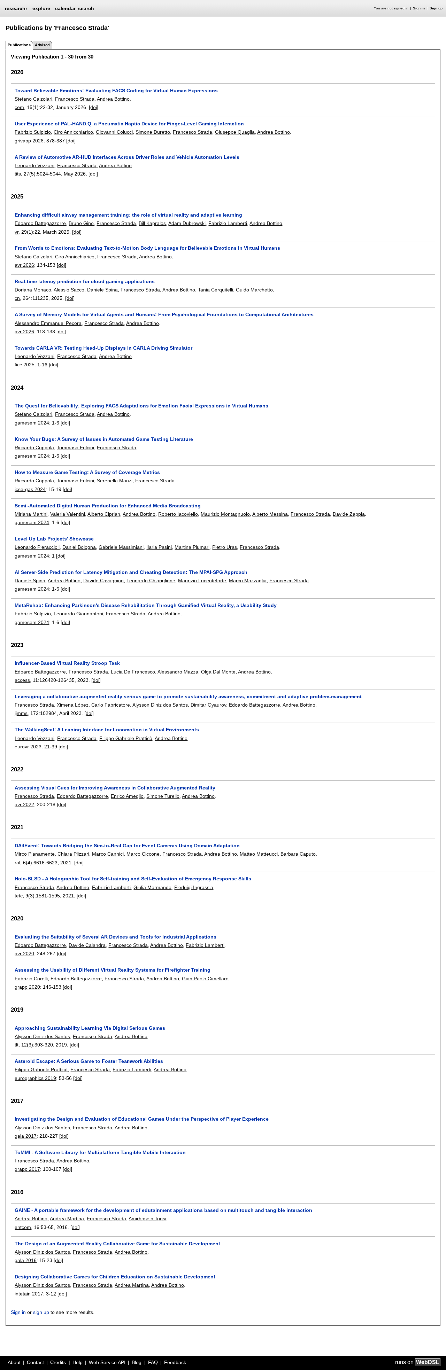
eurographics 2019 (35, 1078)
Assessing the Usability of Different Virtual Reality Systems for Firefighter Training (112, 970)
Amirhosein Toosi (147, 1218)
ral (17, 862)
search (86, 8)
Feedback (175, 1362)
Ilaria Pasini (159, 547)
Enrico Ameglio (127, 796)
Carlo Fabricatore (110, 705)
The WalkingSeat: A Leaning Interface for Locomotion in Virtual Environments (107, 729)
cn (17, 298)
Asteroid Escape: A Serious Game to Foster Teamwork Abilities (89, 1061)
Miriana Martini (31, 514)
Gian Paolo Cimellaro (205, 978)
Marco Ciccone (143, 854)
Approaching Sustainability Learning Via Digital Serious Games (90, 1028)
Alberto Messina (270, 514)
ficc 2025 (24, 364)
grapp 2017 (27, 1169)
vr (16, 232)
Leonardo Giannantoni (78, 613)
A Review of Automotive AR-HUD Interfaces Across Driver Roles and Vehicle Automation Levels (127, 157)
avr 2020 (24, 953)
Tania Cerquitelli (215, 290)
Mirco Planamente (35, 854)
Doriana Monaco (33, 290)
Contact (35, 1362)
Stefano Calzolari (33, 99)
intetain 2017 (29, 1294)
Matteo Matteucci (259, 854)
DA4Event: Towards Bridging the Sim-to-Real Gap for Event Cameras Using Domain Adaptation (127, 845)
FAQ (153, 1362)
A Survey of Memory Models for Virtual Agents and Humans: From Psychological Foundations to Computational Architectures (164, 314)
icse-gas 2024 (30, 489)
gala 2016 (26, 1260)
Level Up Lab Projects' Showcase (54, 539)
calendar (65, 8)
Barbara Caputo (298, 854)
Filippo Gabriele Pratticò (125, 738)
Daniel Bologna (79, 547)
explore (41, 8)
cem (19, 107)
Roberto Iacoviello (178, 514)
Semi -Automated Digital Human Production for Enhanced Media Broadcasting (108, 505)
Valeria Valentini (67, 514)
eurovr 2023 (28, 746)
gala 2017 (26, 1136)
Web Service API (107, 1362)
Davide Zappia (349, 514)
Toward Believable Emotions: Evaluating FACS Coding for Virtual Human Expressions (116, 90)
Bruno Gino (81, 223)
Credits (58, 1362)
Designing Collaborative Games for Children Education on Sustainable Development (115, 1276)
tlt (16, 1045)
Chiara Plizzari (73, 854)
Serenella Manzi (114, 480)
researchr (16, 8)
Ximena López (73, 705)
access (22, 680)
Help (77, 1362)
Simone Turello (162, 796)
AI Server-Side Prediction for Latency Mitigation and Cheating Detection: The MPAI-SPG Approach (131, 572)
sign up (41, 1312)
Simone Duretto (153, 132)
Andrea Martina (67, 1218)
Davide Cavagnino (103, 580)
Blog (136, 1362)
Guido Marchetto (254, 290)
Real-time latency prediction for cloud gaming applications (85, 281)
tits (18, 174)
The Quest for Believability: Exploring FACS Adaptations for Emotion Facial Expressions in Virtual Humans (141, 405)
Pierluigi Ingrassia (193, 887)
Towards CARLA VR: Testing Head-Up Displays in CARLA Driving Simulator (103, 348)
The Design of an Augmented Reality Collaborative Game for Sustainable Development (117, 1243)
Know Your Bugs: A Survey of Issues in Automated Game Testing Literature (104, 439)
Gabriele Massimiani (121, 547)
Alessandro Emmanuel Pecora (48, 323)
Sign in (419, 8)
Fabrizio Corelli (31, 978)
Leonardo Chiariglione (150, 580)
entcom (23, 1227)
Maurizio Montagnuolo (225, 514)
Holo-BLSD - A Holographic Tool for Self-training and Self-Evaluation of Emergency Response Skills (133, 878)
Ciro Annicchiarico (73, 132)
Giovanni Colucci (114, 132)
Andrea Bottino (113, 99)
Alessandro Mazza (177, 672)
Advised (42, 45)
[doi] (93, 107)
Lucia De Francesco (133, 672)
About (14, 1362)
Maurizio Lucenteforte (202, 580)
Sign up (436, 8)
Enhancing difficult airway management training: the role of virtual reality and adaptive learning (128, 215)
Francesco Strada (74, 99)
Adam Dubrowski (187, 223)
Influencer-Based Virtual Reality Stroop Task (67, 663)
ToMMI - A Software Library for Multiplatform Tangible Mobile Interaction (100, 1152)
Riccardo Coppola (34, 447)
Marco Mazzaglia (248, 580)
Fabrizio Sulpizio (33, 132)
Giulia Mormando (152, 887)
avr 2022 (24, 804)
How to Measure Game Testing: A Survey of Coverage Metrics (87, 472)
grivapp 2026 (29, 140)
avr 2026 (24, 265)
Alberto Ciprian (103, 514)
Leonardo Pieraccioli (37, 547)
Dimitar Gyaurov (208, 705)
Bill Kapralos (152, 223)
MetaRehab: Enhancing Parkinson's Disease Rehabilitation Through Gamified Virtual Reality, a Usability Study (146, 605)
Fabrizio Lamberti (227, 223)
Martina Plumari (192, 547)
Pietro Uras (224, 547)
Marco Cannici (108, 854)
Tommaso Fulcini (75, 447)
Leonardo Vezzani (34, 165)
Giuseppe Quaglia (235, 132)
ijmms (21, 713)
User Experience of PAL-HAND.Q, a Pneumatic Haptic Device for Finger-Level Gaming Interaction (129, 123)
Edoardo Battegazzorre (40, 223)
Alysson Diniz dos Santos (160, 705)
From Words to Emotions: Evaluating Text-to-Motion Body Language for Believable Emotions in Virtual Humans (147, 248)
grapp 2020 (27, 987)
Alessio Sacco (69, 290)
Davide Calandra (87, 945)
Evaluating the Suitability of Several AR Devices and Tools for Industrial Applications (115, 937)
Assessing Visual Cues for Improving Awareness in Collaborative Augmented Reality (115, 788)
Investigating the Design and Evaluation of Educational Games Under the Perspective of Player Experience (142, 1119)
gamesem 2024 (32, 423)
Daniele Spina (102, 290)
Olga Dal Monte (218, 672)
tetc (19, 895)
